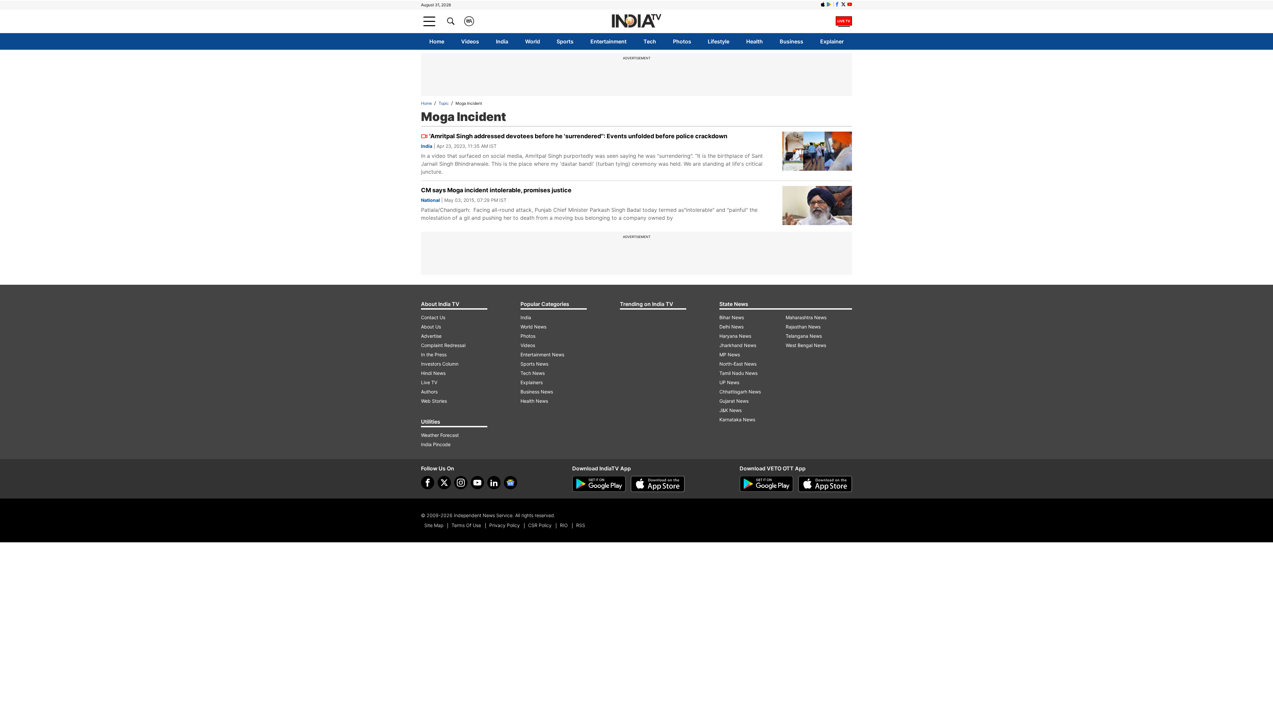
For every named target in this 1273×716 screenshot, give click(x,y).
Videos (470, 41)
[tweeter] (444, 482)
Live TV (429, 382)
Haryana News (735, 336)
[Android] (829, 4)
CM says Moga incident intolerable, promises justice (496, 190)
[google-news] (510, 482)
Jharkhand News (737, 345)
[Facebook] (427, 482)
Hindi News (433, 373)
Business (791, 41)
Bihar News (731, 317)
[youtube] (477, 482)
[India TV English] (636, 21)
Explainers (531, 382)
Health (754, 41)
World (532, 41)
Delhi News (731, 326)
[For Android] (766, 484)
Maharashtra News (806, 317)
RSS (580, 525)
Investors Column (439, 364)
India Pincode (436, 444)
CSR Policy (540, 525)
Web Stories (434, 401)
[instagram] (460, 482)
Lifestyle (718, 41)
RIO (564, 525)
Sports (565, 41)
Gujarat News (734, 401)
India (502, 41)
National (430, 200)
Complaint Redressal (443, 345)
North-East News (738, 364)
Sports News (534, 364)
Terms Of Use (466, 525)
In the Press (434, 354)
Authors (429, 391)
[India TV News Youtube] (849, 4)
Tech (649, 41)
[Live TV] (844, 21)
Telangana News (804, 336)
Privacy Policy (504, 525)
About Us (431, 326)
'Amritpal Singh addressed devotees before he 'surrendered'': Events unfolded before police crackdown (578, 136)
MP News (729, 354)
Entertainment (608, 41)
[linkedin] (494, 482)
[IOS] (822, 4)
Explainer (832, 41)
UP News (729, 382)
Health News (534, 401)
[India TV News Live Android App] (599, 484)
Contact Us (433, 317)
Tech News (532, 373)
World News (533, 326)
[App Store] (658, 484)
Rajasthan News (803, 326)
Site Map (433, 525)
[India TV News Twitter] (843, 4)
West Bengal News (806, 345)
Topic (444, 103)
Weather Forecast (440, 435)
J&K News (730, 410)
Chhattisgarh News (740, 391)
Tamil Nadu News (738, 373)
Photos (682, 41)
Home (436, 41)
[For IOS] (825, 484)
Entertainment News (542, 354)
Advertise (431, 336)
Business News (536, 391)
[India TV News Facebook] (837, 4)
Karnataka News (737, 419)
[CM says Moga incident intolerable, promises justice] (817, 205)
